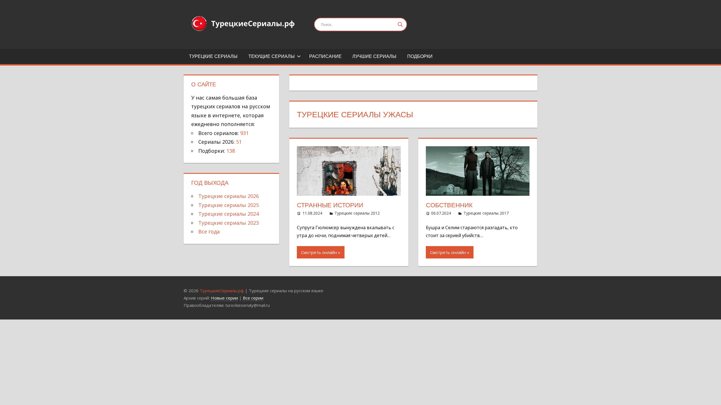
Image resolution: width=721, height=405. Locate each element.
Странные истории (330, 205)
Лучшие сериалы (374, 56)
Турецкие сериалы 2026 (228, 196)
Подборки (420, 56)
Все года (209, 231)
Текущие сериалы (271, 56)
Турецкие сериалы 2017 (486, 213)
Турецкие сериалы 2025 (228, 205)
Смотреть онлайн (319, 252)
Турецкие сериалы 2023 (228, 222)
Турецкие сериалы (213, 56)
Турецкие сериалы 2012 (357, 213)
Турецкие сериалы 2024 (228, 213)
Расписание (325, 56)
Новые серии (224, 298)
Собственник (449, 205)
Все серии (253, 298)
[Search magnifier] (400, 24)
